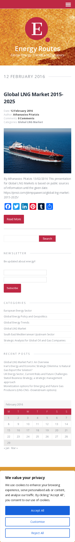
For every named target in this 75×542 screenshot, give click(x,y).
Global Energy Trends (16, 322)
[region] (37, 506)
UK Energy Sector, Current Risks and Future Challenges (35, 374)
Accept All (37, 510)
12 (47, 424)
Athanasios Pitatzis (26, 114)
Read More (14, 219)
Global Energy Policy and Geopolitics (25, 316)
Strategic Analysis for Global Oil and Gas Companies (34, 340)
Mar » (14, 448)
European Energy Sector (18, 310)
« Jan (6, 448)
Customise (37, 522)
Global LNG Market (30, 122)
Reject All (37, 533)
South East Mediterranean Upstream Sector (29, 334)
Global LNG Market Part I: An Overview (26, 362)
